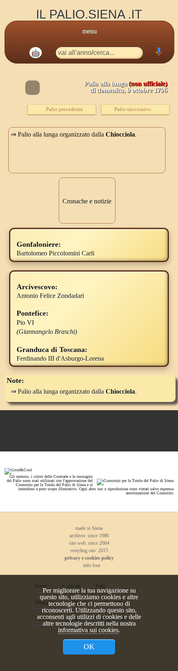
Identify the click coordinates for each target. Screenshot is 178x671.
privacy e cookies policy (89, 558)
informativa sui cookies (88, 629)
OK (89, 647)
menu (89, 31)
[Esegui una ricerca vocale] (158, 53)
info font (91, 565)
